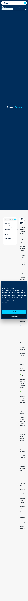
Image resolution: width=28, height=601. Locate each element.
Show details (20, 307)
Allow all (14, 311)
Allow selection (14, 316)
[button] (25, 3)
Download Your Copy (7, 9)
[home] (5, 3)
